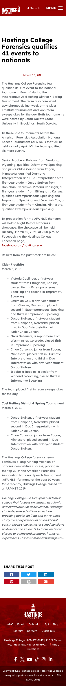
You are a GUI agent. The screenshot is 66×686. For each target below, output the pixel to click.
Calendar (35, 624)
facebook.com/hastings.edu (22, 245)
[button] (54, 8)
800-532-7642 (35, 640)
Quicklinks (48, 631)
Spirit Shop (52, 624)
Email (20, 624)
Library (18, 631)
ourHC (9, 624)
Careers (32, 631)
